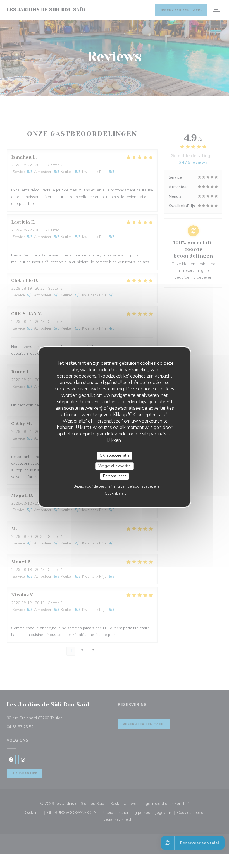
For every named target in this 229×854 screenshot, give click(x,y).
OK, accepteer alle (114, 455)
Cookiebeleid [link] (116, 493)
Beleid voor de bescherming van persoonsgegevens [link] (116, 486)
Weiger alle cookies (114, 466)
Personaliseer (114, 476)
